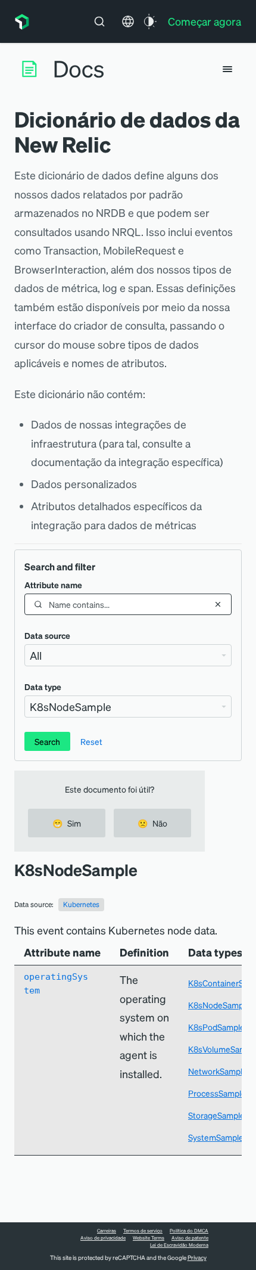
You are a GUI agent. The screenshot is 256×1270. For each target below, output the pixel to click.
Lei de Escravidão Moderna (179, 1245)
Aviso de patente (189, 1238)
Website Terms (148, 1238)
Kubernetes (81, 904)
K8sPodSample (216, 1026)
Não (152, 823)
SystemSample (215, 1137)
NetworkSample (217, 1071)
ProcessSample (217, 1093)
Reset (91, 741)
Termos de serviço (143, 1231)
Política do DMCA (189, 1231)
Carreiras (106, 1231)
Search (47, 741)
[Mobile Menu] (227, 69)
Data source (47, 635)
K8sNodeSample (219, 1004)
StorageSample (216, 1115)
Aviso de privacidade (103, 1238)
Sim (66, 823)
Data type (42, 686)
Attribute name (53, 584)
